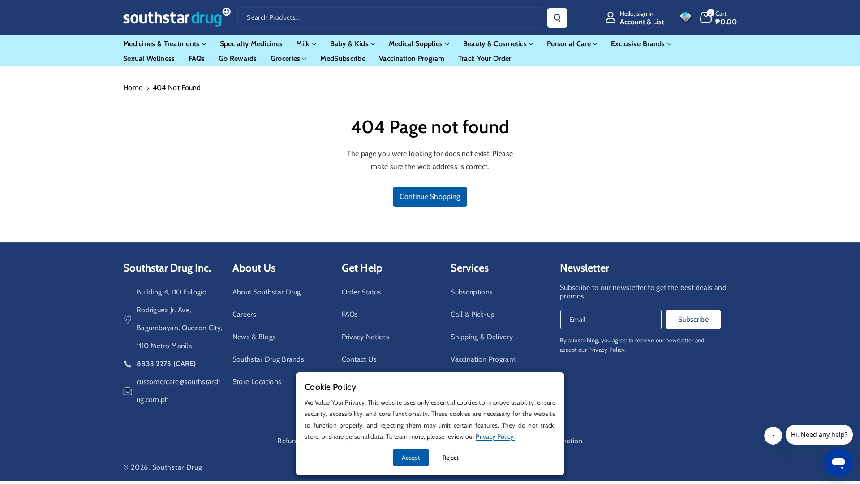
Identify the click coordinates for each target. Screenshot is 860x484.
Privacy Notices (366, 337)
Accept (411, 458)
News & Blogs (254, 337)
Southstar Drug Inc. (167, 267)
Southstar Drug (177, 467)
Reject (451, 458)
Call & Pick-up (472, 314)
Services (470, 267)
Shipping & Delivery (482, 337)
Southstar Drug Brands (268, 359)
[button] (718, 17)
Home (132, 87)
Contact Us (359, 359)
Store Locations (257, 381)
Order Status (362, 292)
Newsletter (584, 267)
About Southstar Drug (266, 292)
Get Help (362, 267)
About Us (253, 267)
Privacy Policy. (607, 349)
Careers (244, 314)
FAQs (350, 314)
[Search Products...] (557, 18)
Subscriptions (472, 292)
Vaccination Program (483, 359)
